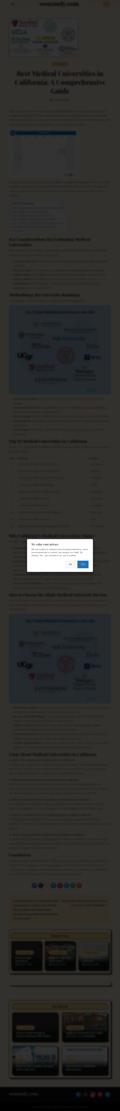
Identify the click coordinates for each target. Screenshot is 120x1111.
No (70, 564)
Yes (83, 564)
